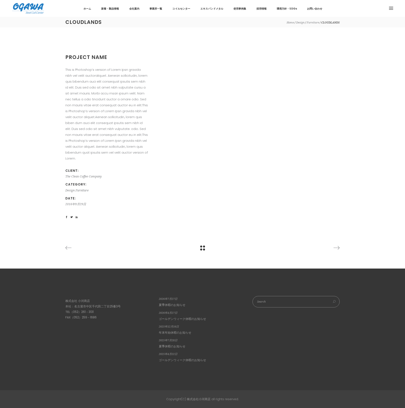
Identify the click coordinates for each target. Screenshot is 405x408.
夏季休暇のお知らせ (172, 305)
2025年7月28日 (168, 340)
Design (300, 22)
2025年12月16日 (169, 326)
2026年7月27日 (168, 298)
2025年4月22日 (168, 354)
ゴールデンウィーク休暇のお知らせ (182, 319)
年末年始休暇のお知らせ (175, 332)
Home (290, 22)
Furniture (313, 22)
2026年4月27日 (168, 312)
